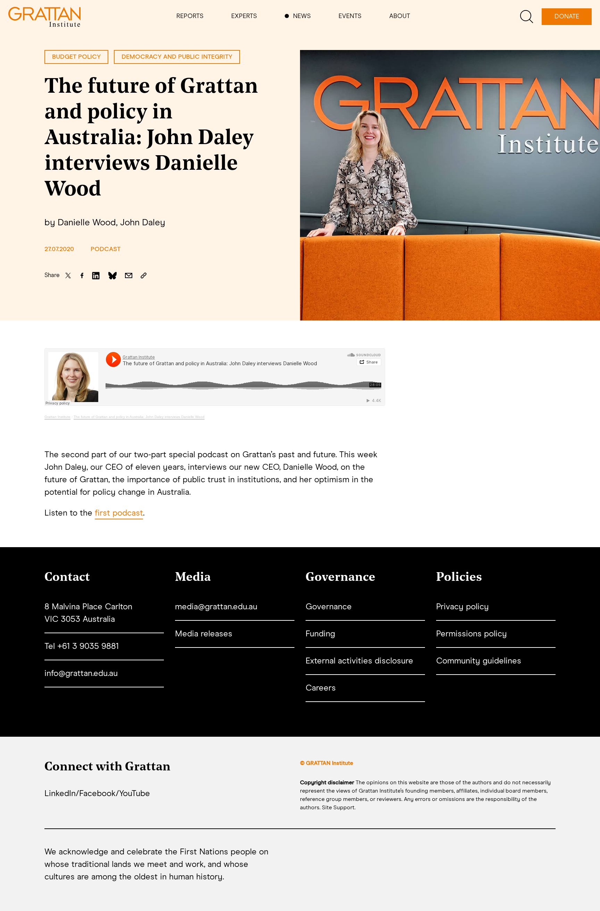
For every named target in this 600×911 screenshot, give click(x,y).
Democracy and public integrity (177, 57)
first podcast (119, 513)
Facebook (97, 793)
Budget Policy (76, 57)
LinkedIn (60, 793)
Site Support (338, 807)
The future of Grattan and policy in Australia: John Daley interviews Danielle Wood (139, 417)
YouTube (134, 793)
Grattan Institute (57, 417)
